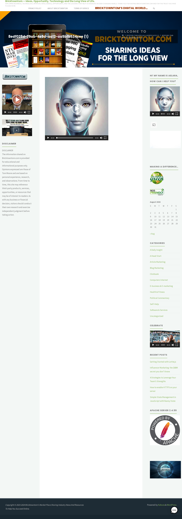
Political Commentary (159, 298)
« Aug (152, 233)
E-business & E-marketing (161, 286)
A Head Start (155, 256)
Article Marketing (157, 262)
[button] (77, 109)
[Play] (48, 138)
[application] (76, 108)
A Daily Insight (156, 250)
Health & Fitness (157, 292)
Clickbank (154, 274)
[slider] (74, 137)
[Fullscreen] (105, 138)
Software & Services (159, 310)
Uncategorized (156, 316)
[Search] (154, 8)
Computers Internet (159, 280)
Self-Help (154, 304)
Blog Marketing (157, 268)
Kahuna (161, 505)
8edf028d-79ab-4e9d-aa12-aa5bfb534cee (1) (143, 35)
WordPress (171, 505)
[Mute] (101, 138)
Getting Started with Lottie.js (163, 361)
